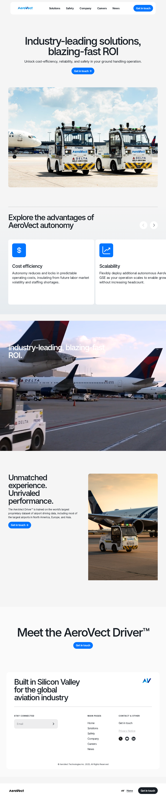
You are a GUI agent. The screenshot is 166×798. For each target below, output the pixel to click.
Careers (92, 743)
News (91, 749)
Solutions (93, 728)
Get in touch (125, 723)
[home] (25, 8)
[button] (143, 225)
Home (91, 723)
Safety (91, 733)
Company (93, 738)
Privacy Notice (127, 730)
